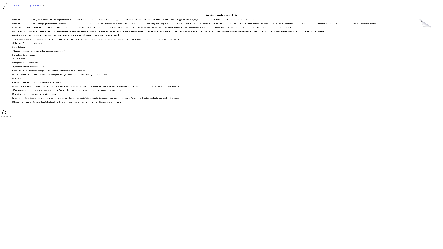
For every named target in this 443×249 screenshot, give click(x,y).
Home (16, 5)
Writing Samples (32, 5)
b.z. (14, 116)
